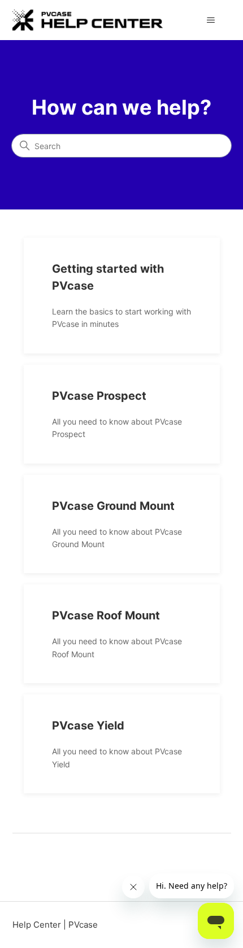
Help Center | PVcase (55, 924)
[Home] (87, 20)
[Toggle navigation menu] (211, 20)
